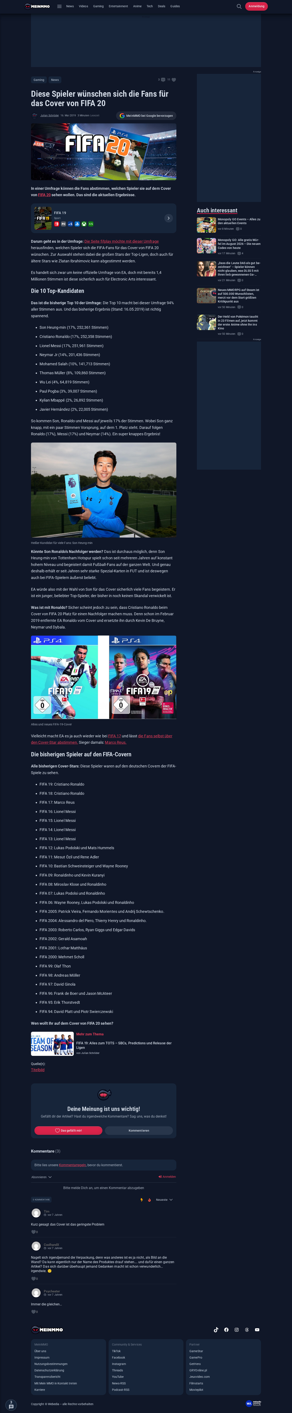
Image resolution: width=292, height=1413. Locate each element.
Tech (150, 6)
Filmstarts (196, 1383)
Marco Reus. (115, 742)
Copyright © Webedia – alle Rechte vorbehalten (62, 1404)
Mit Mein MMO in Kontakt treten (55, 1383)
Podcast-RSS (121, 1389)
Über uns (40, 1351)
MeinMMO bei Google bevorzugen (149, 115)
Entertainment (118, 6)
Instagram (119, 1364)
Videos (83, 6)
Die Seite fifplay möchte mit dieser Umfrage (121, 241)
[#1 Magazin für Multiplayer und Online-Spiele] (39, 6)
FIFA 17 (114, 736)
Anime (137, 6)
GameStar (196, 1351)
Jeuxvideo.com (199, 1376)
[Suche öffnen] (239, 6)
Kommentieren (139, 1130)
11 (168, 79)
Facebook (118, 1357)
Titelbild (37, 1070)
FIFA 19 (60, 213)
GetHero (195, 1364)
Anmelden (169, 1176)
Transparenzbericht (47, 1376)
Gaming (98, 6)
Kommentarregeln (72, 1165)
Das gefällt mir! (71, 1130)
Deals (161, 6)
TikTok (116, 1351)
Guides (175, 6)
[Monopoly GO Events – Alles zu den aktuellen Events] (206, 225)
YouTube (118, 1376)
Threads (117, 1370)
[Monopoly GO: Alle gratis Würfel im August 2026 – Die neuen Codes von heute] (206, 245)
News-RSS (119, 1383)
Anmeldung (256, 6)
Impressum (42, 1357)
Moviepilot (196, 1389)
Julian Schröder (49, 115)
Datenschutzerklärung (49, 1370)
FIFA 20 (44, 195)
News (70, 6)
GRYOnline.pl (198, 1370)
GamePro (195, 1357)
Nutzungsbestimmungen (51, 1364)
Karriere (39, 1389)
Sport (57, 218)
